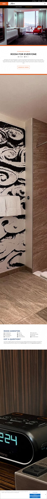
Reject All (35, 494)
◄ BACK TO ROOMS (18, 6)
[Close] (46, 495)
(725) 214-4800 (23, 343)
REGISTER (43, 1)
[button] (45, 3)
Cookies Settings (35, 492)
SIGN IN (39, 1)
